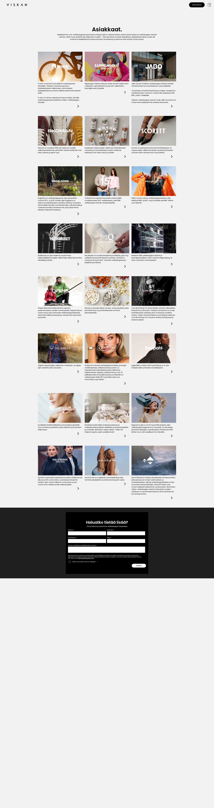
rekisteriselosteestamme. (86, 558)
